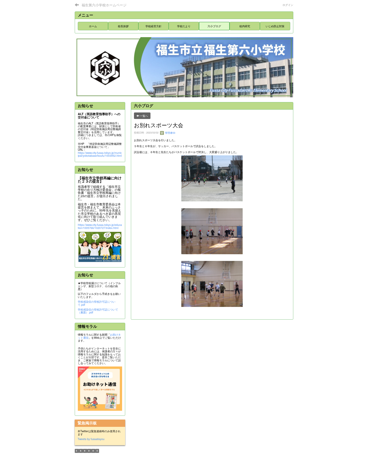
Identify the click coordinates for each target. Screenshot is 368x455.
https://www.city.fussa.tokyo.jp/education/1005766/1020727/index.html (100, 226)
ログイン (288, 5)
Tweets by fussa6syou (91, 439)
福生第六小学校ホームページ (104, 4)
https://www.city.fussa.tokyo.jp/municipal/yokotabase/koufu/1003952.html (100, 154)
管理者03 (169, 132)
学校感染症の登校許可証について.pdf (96, 303)
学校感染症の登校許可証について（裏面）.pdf (98, 310)
